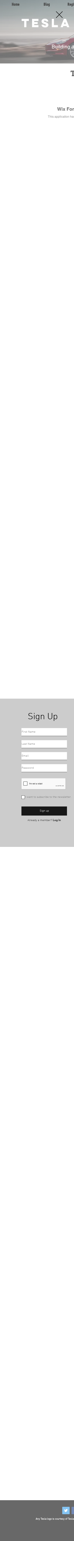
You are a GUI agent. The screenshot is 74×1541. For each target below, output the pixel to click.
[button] (59, 14)
